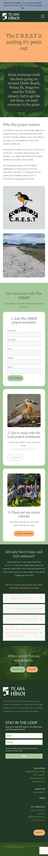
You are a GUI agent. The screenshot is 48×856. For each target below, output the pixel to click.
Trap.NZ (11, 565)
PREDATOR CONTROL (35, 771)
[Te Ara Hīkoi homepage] (21, 16)
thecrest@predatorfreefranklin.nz (24, 449)
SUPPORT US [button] (17, 669)
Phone (9, 367)
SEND (24, 756)
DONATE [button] (32, 669)
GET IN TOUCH (38, 820)
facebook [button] (15, 457)
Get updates (15, 378)
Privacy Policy (30, 846)
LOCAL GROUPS (38, 810)
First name (11, 330)
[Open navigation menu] (43, 16)
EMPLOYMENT (38, 781)
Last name (11, 340)
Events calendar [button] (24, 534)
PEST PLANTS (39, 775)
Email (9, 349)
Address (10, 358)
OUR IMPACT (39, 792)
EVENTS (41, 813)
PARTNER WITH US (36, 817)
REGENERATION (38, 778)
